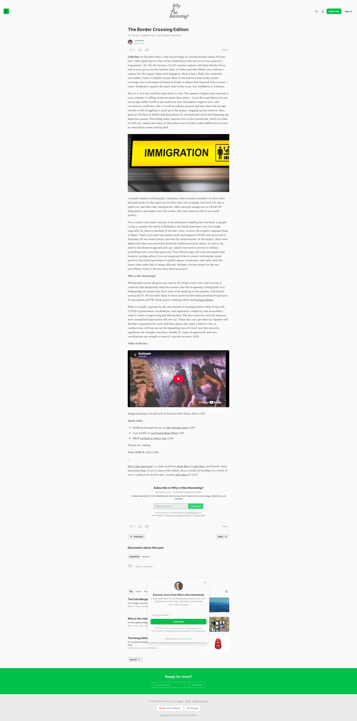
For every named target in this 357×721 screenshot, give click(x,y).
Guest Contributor (144, 606)
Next (220, 536)
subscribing (181, 475)
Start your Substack (171, 708)
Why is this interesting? (140, 466)
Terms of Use (192, 628)
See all (133, 659)
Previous (138, 536)
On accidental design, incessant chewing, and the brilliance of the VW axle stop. (163, 643)
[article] (178, 644)
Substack (165, 715)
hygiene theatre (204, 300)
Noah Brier (182, 466)
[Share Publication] (322, 11)
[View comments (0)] (140, 50)
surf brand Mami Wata (164, 433)
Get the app (192, 708)
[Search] (316, 11)
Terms (188, 701)
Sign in (348, 11)
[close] (205, 582)
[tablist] (140, 556)
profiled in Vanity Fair (153, 438)
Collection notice (200, 701)
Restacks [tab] (146, 556)
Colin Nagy (139, 41)
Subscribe (334, 11)
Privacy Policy (199, 631)
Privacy (180, 701)
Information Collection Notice (177, 631)
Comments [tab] (134, 556)
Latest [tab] (138, 591)
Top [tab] (131, 591)
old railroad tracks (177, 428)
